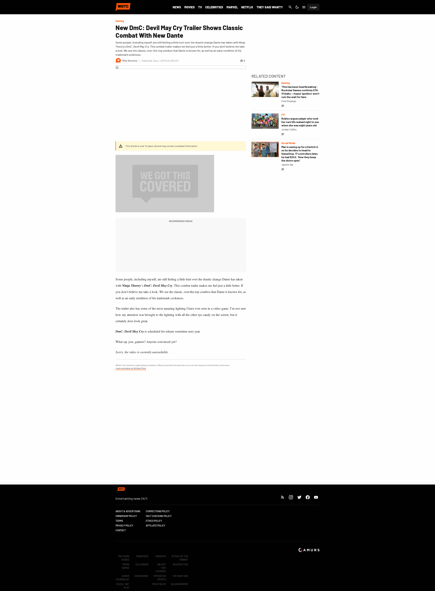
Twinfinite (142, 556)
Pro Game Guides (123, 558)
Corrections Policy (158, 511)
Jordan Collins (289, 129)
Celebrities (214, 7)
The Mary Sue (180, 576)
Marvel (232, 7)
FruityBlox (159, 584)
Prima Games (125, 566)
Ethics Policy (154, 520)
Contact (121, 530)
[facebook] (307, 497)
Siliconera (142, 564)
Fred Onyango (288, 101)
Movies (189, 7)
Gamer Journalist (122, 578)
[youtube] (316, 497)
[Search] (290, 7)
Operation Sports (160, 578)
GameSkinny (141, 576)
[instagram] (290, 497)
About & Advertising (128, 511)
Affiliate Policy (155, 525)
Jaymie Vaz (287, 164)
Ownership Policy (126, 516)
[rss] (282, 497)
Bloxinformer (179, 584)
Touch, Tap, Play (122, 586)
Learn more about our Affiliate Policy (131, 368)
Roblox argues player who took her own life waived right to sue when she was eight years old (300, 122)
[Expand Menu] (303, 7)
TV (200, 7)
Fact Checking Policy (158, 516)
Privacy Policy (124, 525)
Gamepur (160, 556)
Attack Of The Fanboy (179, 558)
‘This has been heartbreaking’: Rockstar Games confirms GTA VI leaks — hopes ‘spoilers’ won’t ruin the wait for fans (300, 91)
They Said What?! (270, 7)
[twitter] (299, 497)
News (177, 7)
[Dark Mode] (297, 7)
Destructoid (180, 564)
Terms (119, 520)
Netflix (247, 7)
